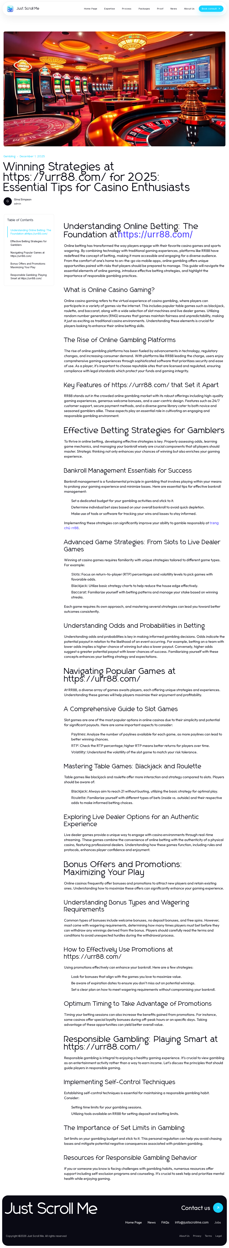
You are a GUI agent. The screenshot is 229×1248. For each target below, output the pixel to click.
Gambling (10, 156)
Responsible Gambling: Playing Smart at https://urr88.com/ (29, 276)
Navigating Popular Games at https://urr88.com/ (28, 254)
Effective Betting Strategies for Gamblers (29, 243)
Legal (218, 1235)
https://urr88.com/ (155, 234)
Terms (208, 1235)
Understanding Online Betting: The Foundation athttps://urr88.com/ (31, 232)
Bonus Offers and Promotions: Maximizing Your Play (28, 265)
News (152, 1222)
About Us (184, 1235)
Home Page (133, 1222)
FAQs (165, 1222)
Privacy (197, 1235)
